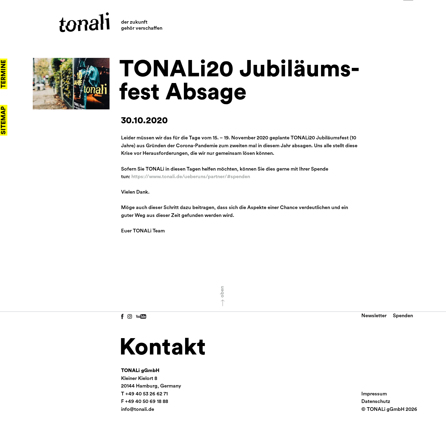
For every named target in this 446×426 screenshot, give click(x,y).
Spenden (403, 315)
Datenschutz (375, 401)
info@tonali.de (137, 409)
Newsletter (374, 315)
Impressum (374, 393)
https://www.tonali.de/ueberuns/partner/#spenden (190, 176)
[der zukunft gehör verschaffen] (84, 22)
